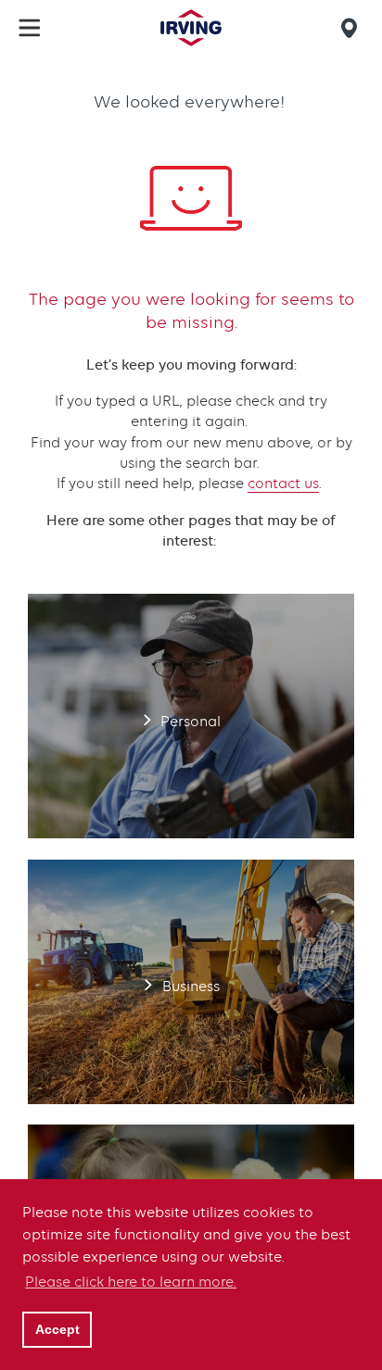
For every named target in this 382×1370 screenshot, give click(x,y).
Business (191, 982)
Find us (352, 28)
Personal (191, 716)
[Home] (191, 27)
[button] (30, 28)
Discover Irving (191, 1247)
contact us (283, 483)
